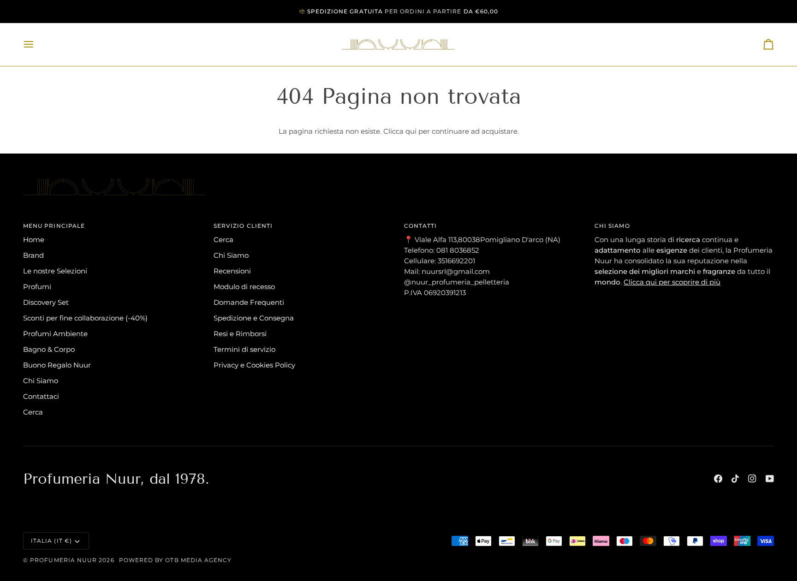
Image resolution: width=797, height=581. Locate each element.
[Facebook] (718, 478)
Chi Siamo (40, 380)
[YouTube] (770, 478)
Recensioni (232, 271)
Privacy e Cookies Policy (254, 365)
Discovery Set (46, 302)
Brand (33, 255)
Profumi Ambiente (55, 333)
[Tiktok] (735, 478)
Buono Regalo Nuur (57, 365)
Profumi (37, 286)
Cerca (33, 412)
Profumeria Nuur (63, 560)
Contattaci (41, 396)
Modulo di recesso (244, 286)
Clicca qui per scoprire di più (672, 282)
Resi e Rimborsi (240, 333)
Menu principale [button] (54, 225)
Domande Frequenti (249, 302)
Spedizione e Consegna (254, 318)
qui (410, 131)
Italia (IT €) (51, 540)
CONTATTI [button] (420, 225)
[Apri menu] (37, 44)
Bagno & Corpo (49, 349)
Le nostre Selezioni (55, 271)
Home (33, 239)
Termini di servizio (244, 349)
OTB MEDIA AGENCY (198, 560)
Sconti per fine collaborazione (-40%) (85, 318)
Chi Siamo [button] (612, 225)
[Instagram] (752, 478)
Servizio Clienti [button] (243, 225)
